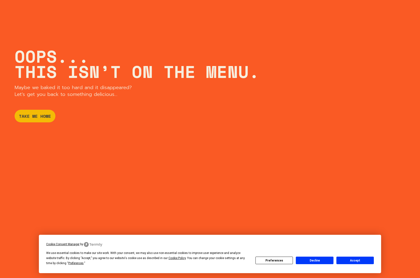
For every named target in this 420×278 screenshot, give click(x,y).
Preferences (274, 260)
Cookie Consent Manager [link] (62, 244)
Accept (355, 260)
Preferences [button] (76, 263)
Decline (315, 260)
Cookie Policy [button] (177, 258)
